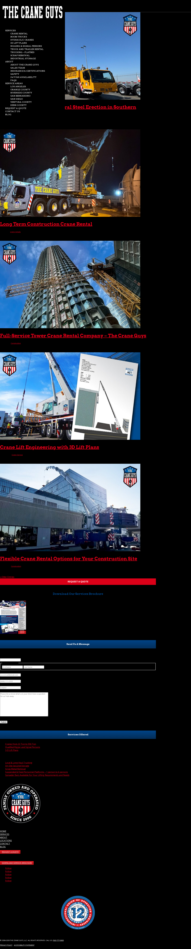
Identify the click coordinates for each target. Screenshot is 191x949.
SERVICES (4, 834)
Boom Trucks (18, 37)
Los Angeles (18, 86)
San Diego (16, 99)
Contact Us (12, 111)
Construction (16, 343)
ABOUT (3, 837)
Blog (8, 114)
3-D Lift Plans (11, 750)
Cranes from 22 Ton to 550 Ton (20, 744)
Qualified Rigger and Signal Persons (22, 747)
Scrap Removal (20, 55)
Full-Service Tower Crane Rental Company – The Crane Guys (73, 335)
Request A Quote (10, 852)
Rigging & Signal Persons (26, 46)
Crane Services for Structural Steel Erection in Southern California (68, 109)
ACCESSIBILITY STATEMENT (24, 945)
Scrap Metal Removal (15, 768)
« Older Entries (7, 576)
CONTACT (5, 843)
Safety (14, 74)
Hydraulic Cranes (22, 40)
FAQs (13, 80)
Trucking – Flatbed (22, 52)
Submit (3, 722)
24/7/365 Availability (23, 77)
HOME (3, 831)
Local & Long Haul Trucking (18, 762)
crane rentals (15, 232)
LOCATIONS (6, 840)
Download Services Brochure (17, 863)
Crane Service (17, 455)
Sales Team (17, 68)
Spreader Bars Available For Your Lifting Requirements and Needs (37, 775)
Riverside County (21, 92)
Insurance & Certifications (27, 71)
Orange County (20, 89)
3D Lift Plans (18, 43)
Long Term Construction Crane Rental (46, 224)
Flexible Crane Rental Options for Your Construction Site (68, 558)
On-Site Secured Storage (17, 765)
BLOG (3, 846)
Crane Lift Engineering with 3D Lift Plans (49, 447)
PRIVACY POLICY (6, 945)
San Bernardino (20, 96)
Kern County (18, 105)
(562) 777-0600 (58, 940)
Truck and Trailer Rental (27, 49)
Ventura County (21, 102)
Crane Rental (19, 33)
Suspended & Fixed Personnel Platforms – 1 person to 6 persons (36, 772)
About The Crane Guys (24, 64)
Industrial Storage (23, 58)
